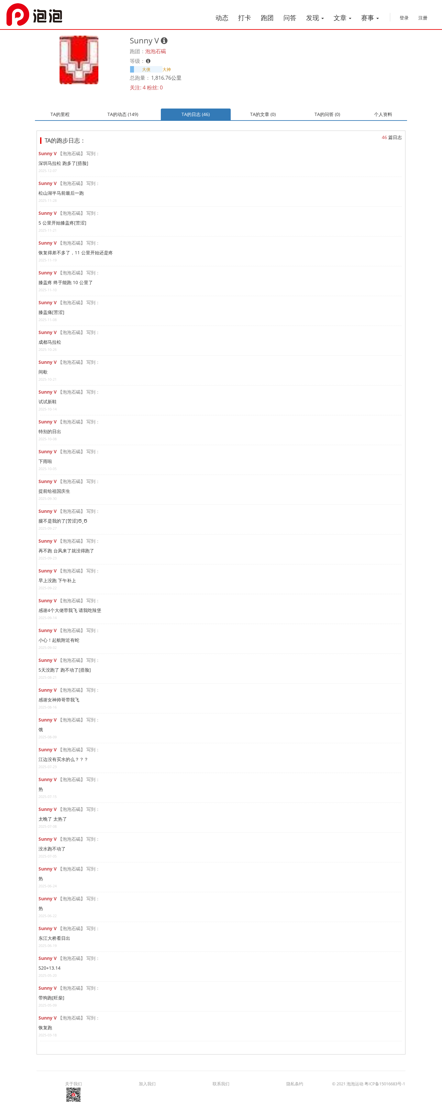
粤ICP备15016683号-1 (384, 1084)
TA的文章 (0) (263, 114)
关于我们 (73, 1084)
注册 (422, 18)
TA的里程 (60, 114)
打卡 (244, 17)
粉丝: (153, 87)
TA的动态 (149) (122, 114)
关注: (135, 87)
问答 (289, 17)
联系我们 (221, 1084)
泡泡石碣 (155, 51)
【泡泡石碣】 (71, 153)
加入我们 (147, 1084)
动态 (221, 17)
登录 (404, 18)
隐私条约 (294, 1084)
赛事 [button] (368, 17)
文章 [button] (341, 17)
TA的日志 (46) (196, 114)
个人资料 (383, 114)
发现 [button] (313, 17)
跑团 (267, 17)
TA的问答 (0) (327, 114)
